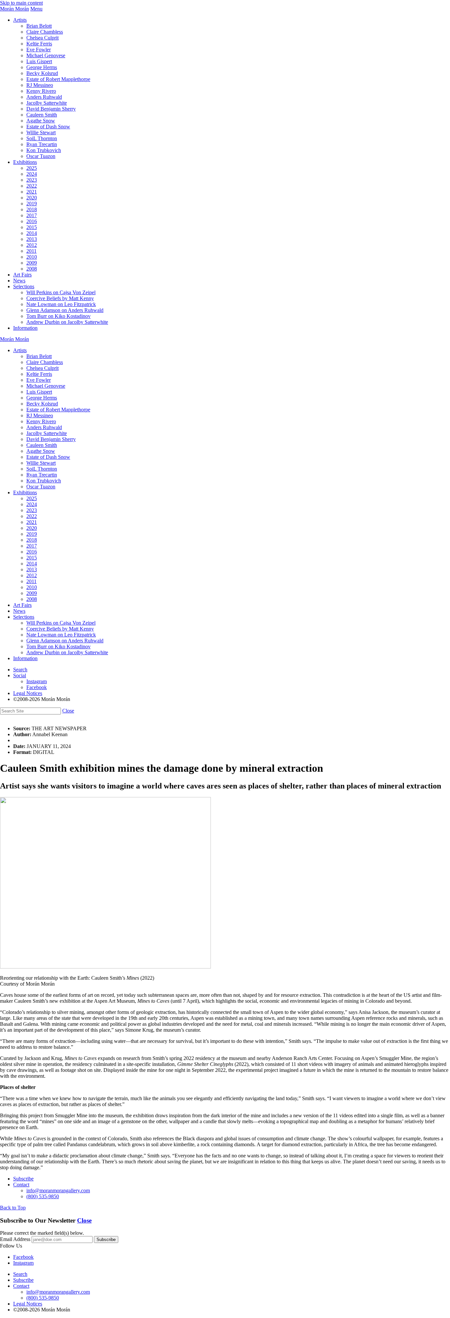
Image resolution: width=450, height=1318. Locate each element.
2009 (31, 263)
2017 (31, 215)
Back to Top (13, 1207)
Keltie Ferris (39, 43)
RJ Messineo (39, 85)
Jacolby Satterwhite (46, 103)
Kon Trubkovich (43, 150)
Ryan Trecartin (41, 144)
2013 (31, 239)
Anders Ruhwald (44, 97)
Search (20, 669)
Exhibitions (25, 162)
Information (25, 328)
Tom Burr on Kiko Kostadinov (58, 316)
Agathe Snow (40, 120)
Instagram (36, 681)
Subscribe (23, 1178)
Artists (20, 20)
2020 (31, 197)
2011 (31, 251)
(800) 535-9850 (42, 1196)
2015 (31, 227)
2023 (31, 180)
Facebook (36, 687)
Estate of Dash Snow (48, 126)
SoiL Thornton (41, 138)
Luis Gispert (39, 61)
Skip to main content (21, 3)
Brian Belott (39, 26)
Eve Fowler (38, 49)
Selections (23, 286)
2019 (31, 203)
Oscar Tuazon (40, 156)
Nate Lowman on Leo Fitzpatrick (61, 304)
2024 (31, 174)
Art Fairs (22, 274)
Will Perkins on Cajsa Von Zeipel (61, 292)
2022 (31, 186)
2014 (31, 233)
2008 (31, 268)
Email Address (15, 1239)
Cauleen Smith (41, 114)
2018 (31, 209)
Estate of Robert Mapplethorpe (58, 79)
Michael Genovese (45, 55)
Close (68, 710)
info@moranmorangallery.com (58, 1190)
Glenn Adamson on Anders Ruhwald (64, 310)
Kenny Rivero (41, 91)
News (19, 280)
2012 (31, 245)
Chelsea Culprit (42, 37)
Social (19, 675)
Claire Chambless (44, 32)
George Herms (41, 67)
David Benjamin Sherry (51, 109)
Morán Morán (14, 9)
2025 (31, 168)
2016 (31, 221)
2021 (31, 191)
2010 (31, 257)
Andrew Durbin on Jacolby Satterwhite (67, 322)
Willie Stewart (41, 132)
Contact (21, 1184)
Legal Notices (27, 693)
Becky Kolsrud (42, 73)
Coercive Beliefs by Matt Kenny (60, 298)
